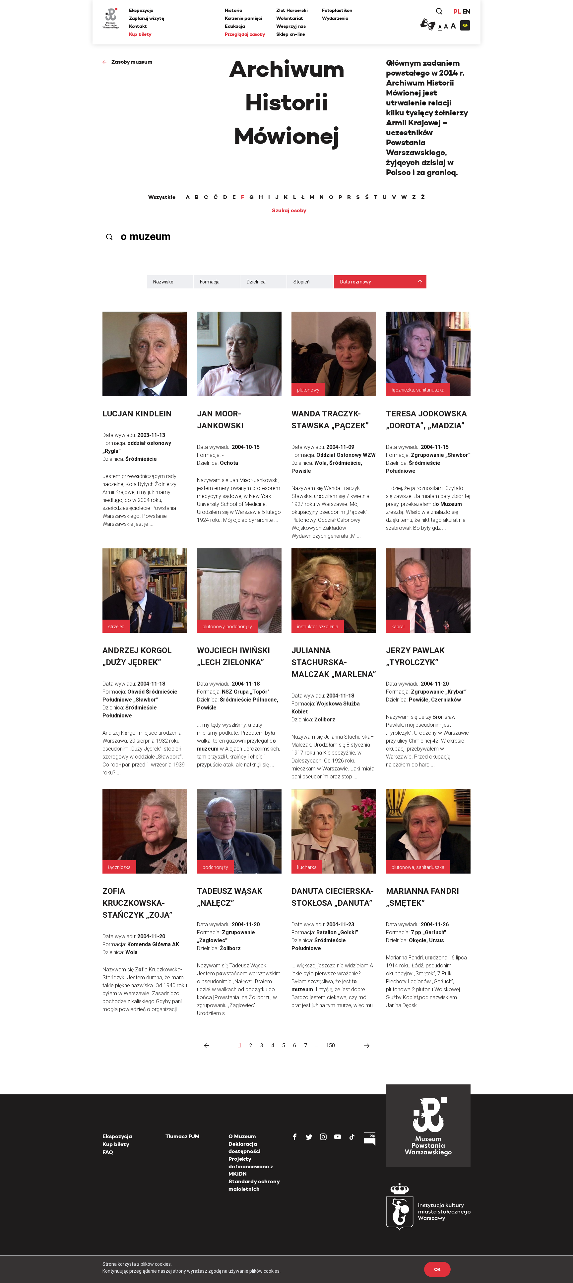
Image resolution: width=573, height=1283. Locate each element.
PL (457, 11)
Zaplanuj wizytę (146, 18)
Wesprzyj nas (291, 26)
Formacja (210, 281)
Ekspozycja (141, 10)
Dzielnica (256, 281)
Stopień (301, 281)
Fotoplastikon (337, 10)
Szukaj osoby (289, 210)
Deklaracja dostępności (244, 1147)
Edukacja (235, 26)
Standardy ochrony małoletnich (254, 1185)
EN (466, 11)
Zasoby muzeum (132, 61)
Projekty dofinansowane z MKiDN (250, 1166)
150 (330, 1045)
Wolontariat (289, 18)
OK (437, 1269)
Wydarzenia (335, 18)
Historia (233, 10)
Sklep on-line (290, 34)
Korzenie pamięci (243, 18)
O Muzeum (242, 1136)
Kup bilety (140, 34)
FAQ (107, 1152)
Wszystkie (161, 197)
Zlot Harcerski (291, 10)
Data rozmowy (355, 281)
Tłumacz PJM (182, 1136)
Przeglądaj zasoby (245, 34)
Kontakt (138, 26)
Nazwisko (163, 281)
